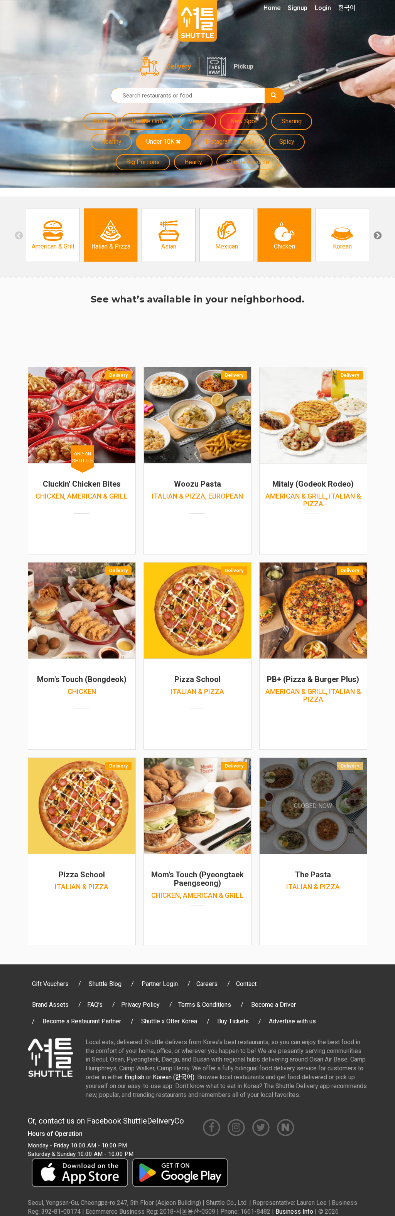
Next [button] (377, 235)
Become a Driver (273, 1004)
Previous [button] (18, 235)
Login (323, 8)
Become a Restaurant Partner (81, 1021)
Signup (297, 8)
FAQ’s (95, 1004)
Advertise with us (292, 1021)
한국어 (347, 8)
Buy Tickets (233, 1021)
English (134, 1077)
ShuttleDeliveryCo (153, 1120)
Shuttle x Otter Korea (169, 1021)
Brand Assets (50, 1004)
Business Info (294, 1211)
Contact (246, 984)
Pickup (243, 66)
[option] (53, 235)
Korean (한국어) (173, 1077)
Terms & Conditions (204, 1004)
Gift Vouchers (50, 984)
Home (271, 8)
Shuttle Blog (105, 984)
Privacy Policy (140, 1004)
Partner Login (160, 984)
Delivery (179, 66)
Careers (207, 984)
